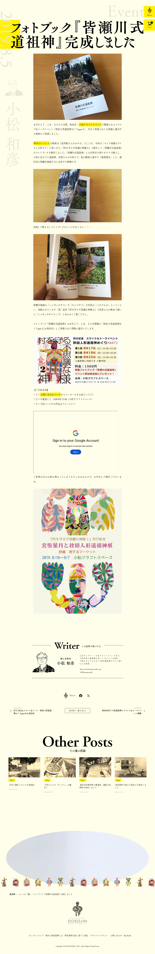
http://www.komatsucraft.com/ (90, 669)
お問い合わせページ (50, 394)
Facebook (127, 935)
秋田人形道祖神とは (54, 935)
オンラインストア (36, 935)
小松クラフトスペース (90, 124)
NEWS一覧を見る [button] (77, 710)
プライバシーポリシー (99, 935)
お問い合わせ (116, 935)
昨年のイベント (41, 143)
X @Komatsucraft (86, 672)
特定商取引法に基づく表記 (76, 935)
